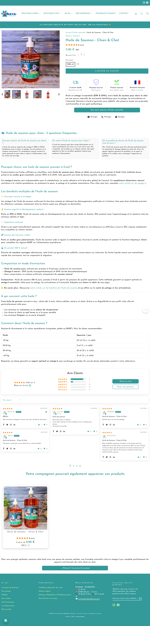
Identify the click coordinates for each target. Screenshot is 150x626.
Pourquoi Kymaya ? (106, 13)
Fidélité (5, 595)
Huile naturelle (79, 32)
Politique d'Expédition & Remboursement (55, 595)
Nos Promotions (8, 602)
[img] (8, 409)
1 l (78, 64)
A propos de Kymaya (10, 587)
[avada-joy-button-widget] (6, 620)
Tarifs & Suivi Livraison (48, 598)
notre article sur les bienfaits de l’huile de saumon (53, 288)
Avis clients (6, 598)
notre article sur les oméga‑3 (132, 183)
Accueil (69, 32)
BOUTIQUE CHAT (52, 13)
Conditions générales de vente (51, 587)
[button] (72, 45)
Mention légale (45, 591)
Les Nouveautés (8, 606)
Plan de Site (6, 609)
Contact (123, 13)
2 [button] (73, 466)
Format (69, 60)
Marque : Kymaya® (73, 36)
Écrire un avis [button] (125, 381)
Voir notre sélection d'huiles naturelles (107, 110)
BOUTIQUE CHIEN (30, 13)
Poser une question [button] (125, 387)
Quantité (71, 55)
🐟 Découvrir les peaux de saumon (75, 568)
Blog (68, 13)
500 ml (70, 64)
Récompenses (83, 13)
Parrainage (6, 591)
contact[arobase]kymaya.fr (89, 599)
